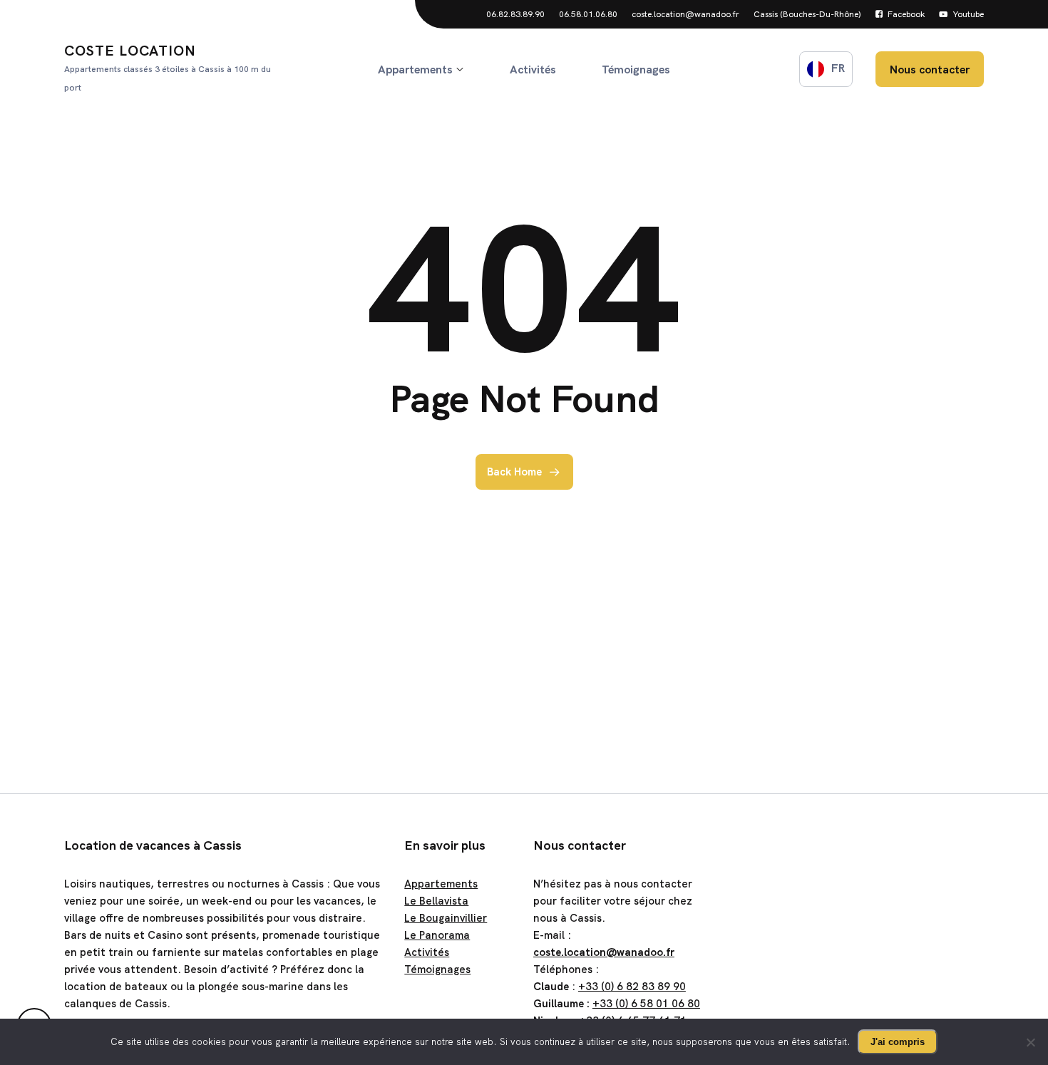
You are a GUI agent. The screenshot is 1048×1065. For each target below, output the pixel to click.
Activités (426, 952)
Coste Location (167, 67)
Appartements (441, 884)
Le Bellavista (436, 901)
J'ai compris (897, 1041)
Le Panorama (437, 935)
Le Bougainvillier (445, 918)
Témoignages (437, 969)
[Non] (1030, 1042)
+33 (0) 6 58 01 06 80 (646, 1004)
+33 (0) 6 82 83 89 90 (632, 986)
